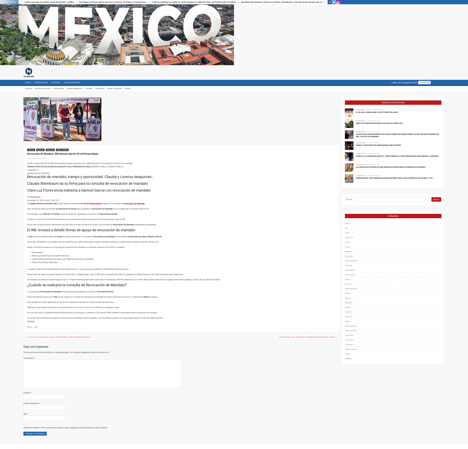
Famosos (348, 265)
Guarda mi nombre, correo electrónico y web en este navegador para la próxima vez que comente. (65, 428)
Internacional (41, 82)
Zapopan (348, 358)
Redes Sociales (351, 326)
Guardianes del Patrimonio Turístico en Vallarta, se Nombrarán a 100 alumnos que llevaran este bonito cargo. (228, 2)
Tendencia (349, 344)
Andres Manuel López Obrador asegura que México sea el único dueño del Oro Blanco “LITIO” (394, 178)
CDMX (347, 224)
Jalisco (347, 279)
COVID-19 (28, 88)
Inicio (27, 82)
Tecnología (59, 88)
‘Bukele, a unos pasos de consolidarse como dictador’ (378, 145)
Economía (349, 256)
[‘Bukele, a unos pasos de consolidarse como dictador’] (349, 145)
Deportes (100, 88)
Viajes (128, 88)
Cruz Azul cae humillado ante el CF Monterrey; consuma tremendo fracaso (59, 337)
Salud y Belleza (114, 88)
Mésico (347, 293)
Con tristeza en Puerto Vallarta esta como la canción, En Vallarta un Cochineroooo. (55, 2)
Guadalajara (349, 270)
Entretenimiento (74, 88)
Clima (347, 233)
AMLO (29, 327)
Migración (348, 303)
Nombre (27, 393)
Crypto (347, 242)
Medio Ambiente (351, 289)
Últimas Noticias (72, 82)
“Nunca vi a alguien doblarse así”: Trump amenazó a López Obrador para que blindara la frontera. (397, 156)
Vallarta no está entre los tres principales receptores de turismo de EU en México (391, 167)
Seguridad (50, 150)
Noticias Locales (43, 88)
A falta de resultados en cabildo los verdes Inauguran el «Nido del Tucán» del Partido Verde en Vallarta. (136, 2)
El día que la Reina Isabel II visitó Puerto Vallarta (377, 112)
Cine (346, 228)
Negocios (40, 150)
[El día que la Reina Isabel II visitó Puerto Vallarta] (349, 112)
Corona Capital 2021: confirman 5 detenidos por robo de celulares (307, 337)
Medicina (348, 284)
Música (347, 307)
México (347, 298)
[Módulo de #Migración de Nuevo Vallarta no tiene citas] (349, 123)
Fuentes (30, 321)
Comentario (29, 358)
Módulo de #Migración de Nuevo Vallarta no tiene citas (379, 123)
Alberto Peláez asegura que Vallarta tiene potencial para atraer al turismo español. (312, 2)
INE (36, 327)
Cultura (89, 88)
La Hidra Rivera (360, 110)
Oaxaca (348, 321)
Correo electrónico (32, 403)
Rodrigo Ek (35, 197)
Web (25, 414)
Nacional (56, 82)
